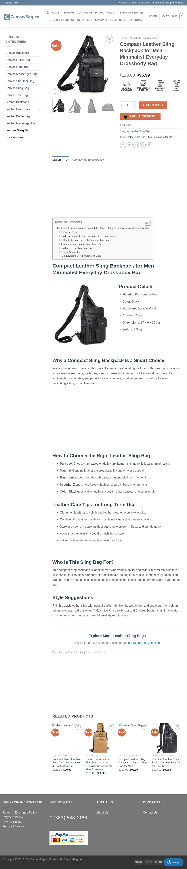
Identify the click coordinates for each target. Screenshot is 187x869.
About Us (68, 12)
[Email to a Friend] (136, 145)
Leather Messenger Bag (21, 123)
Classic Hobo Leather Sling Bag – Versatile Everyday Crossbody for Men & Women (99, 764)
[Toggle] (39, 109)
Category (135, 20)
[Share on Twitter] (130, 145)
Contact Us (85, 12)
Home (55, 12)
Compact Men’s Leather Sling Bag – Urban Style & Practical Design (66, 762)
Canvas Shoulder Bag (19, 81)
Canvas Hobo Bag (17, 66)
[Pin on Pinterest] (143, 145)
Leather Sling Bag (17, 130)
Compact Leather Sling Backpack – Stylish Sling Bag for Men (133, 762)
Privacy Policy (105, 12)
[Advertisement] (117, 192)
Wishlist (123, 2)
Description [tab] (60, 159)
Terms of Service (131, 12)
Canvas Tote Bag (16, 95)
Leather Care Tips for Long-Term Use (82, 244)
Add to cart (153, 105)
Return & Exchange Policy (66, 20)
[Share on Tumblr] (149, 145)
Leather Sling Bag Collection (141, 642)
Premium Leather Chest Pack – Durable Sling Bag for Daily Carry (166, 762)
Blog (122, 20)
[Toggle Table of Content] (145, 223)
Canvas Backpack (17, 52)
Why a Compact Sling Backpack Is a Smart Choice (90, 236)
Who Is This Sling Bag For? (77, 248)
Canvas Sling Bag (17, 88)
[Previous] (58, 65)
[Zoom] (57, 91)
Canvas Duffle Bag (17, 59)
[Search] (48, 12)
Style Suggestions (72, 252)
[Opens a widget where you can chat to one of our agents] (173, 862)
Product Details (71, 232)
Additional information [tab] (88, 159)
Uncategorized (14, 137)
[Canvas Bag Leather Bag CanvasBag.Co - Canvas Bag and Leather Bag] (22, 17)
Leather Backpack (17, 102)
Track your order (140, 2)
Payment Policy (13, 817)
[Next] (108, 65)
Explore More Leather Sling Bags (84, 256)
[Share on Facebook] (123, 145)
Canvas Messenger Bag (21, 74)
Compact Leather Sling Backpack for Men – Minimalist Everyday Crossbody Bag (103, 227)
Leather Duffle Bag (17, 116)
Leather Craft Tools (102, 20)
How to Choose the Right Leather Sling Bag (86, 240)
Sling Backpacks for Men (160, 137)
